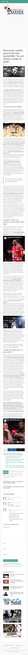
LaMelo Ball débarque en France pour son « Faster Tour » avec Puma (17, 581)
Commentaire (6, 527)
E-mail (5, 548)
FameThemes (17, 651)
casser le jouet (10, 475)
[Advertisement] (14, 31)
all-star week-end (18, 473)
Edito (18, 471)
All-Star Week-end (12, 471)
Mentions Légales (14, 648)
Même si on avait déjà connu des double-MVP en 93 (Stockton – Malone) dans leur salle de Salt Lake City (14, 298)
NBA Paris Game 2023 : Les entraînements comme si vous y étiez (17, 593)
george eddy (16, 475)
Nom (4, 543)
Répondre (18, 497)
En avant (22, 471)
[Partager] (12, 449)
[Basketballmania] (14, 9)
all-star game (11, 473)
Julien (4, 63)
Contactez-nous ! (20, 645)
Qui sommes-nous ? (8, 645)
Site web (5, 554)
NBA (13, 477)
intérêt (21, 475)
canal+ (5, 475)
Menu (6, 1)
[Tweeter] (20, 449)
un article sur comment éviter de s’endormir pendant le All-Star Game (13, 410)
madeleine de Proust (7, 477)
